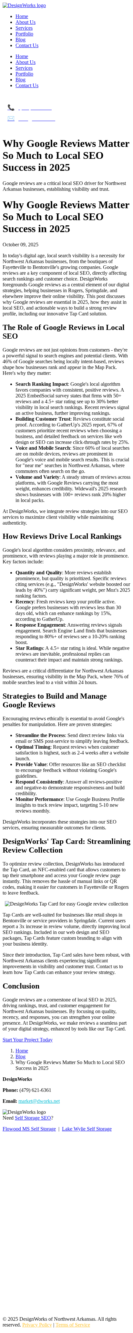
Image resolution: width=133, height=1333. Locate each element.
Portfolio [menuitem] (24, 33)
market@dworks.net (39, 1101)
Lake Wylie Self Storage (87, 1129)
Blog (20, 1056)
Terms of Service (73, 1325)
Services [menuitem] (24, 28)
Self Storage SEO (33, 1118)
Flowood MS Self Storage (29, 1129)
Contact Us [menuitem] (26, 45)
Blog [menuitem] (20, 39)
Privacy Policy (37, 1325)
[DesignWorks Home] (24, 5)
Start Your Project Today (28, 1039)
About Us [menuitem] (25, 22)
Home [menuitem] (21, 16)
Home (21, 1050)
